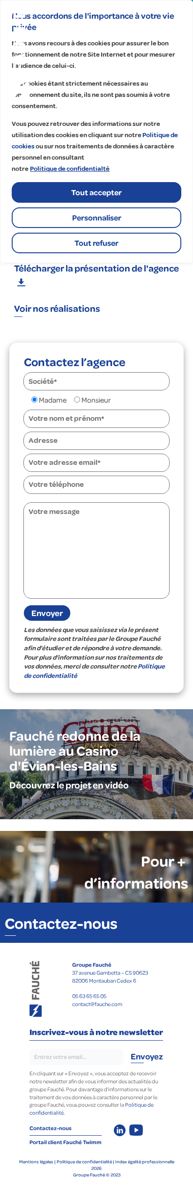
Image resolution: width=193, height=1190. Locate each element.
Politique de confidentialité (84, 1161)
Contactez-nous (61, 923)
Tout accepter (96, 192)
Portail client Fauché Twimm (66, 1142)
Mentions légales (36, 1161)
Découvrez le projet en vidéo (69, 785)
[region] (96, 131)
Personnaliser (96, 217)
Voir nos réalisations (57, 308)
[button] (96, 274)
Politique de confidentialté (70, 169)
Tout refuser (96, 243)
